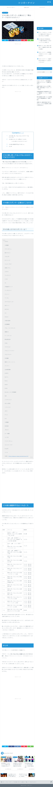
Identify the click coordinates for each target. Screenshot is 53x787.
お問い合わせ (26, 7)
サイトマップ (42, 7)
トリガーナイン (26, 2)
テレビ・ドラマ (5, 12)
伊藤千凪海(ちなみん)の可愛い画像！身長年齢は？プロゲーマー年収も (44, 88)
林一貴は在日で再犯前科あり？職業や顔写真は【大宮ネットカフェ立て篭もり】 (45, 40)
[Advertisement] (18, 54)
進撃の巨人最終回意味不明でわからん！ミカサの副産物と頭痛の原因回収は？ (44, 104)
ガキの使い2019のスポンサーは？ (19, 141)
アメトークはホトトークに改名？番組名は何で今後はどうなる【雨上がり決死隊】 (45, 34)
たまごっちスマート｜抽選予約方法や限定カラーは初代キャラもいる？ (45, 60)
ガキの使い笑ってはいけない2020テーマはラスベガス (19, 136)
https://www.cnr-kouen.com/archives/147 (18, 456)
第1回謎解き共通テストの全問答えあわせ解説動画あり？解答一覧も (44, 98)
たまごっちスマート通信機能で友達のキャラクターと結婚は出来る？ (45, 54)
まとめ (10, 146)
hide (22, 133)
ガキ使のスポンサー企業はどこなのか (17, 139)
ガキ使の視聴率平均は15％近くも (16, 144)
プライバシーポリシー (11, 7)
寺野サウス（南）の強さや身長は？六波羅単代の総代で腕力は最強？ (45, 47)
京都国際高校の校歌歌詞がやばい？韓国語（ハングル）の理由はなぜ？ (44, 93)
